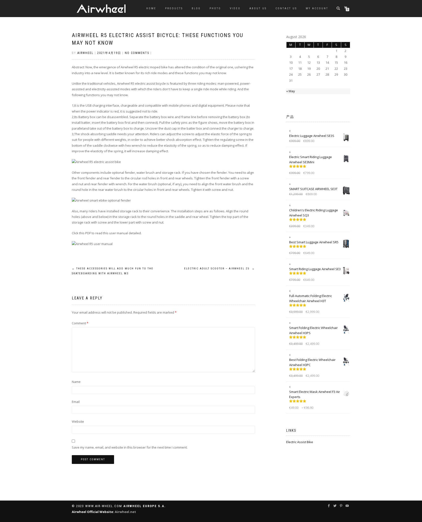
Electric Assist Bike (299, 442)
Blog (196, 8)
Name (76, 381)
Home (151, 8)
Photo (215, 8)
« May (290, 91)
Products (174, 8)
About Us (258, 8)
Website (78, 421)
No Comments (137, 53)
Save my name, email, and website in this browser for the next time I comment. (130, 447)
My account (317, 8)
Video (235, 8)
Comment (80, 323)
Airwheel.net (125, 512)
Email (76, 401)
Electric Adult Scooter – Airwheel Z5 (219, 268)
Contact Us (286, 8)
